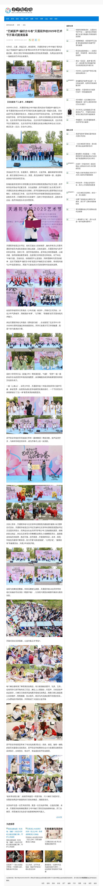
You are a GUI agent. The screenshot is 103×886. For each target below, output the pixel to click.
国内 (17, 19)
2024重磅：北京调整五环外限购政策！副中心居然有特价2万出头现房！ (86, 102)
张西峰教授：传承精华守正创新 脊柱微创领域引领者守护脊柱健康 (86, 43)
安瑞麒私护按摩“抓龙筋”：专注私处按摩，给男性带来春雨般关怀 (86, 83)
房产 (27, 19)
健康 (31, 19)
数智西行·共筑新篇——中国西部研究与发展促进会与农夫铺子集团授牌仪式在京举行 (86, 156)
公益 (46, 19)
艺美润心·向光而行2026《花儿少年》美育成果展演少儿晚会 (34, 839)
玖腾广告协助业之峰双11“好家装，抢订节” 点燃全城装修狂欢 (86, 201)
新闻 (12, 19)
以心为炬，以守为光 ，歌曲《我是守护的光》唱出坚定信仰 (34, 867)
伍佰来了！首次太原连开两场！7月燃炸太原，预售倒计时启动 (14, 867)
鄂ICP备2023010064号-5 (22, 878)
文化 (24, 25)
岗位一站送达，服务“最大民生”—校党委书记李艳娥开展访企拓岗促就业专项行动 (86, 63)
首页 (7, 19)
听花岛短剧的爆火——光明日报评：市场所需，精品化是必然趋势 (86, 53)
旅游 (56, 19)
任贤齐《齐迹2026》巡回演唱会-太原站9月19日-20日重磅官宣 (86, 166)
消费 (41, 19)
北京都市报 (9, 40)
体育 (51, 19)
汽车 (36, 19)
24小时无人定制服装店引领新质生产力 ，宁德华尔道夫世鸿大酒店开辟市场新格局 (85, 112)
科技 (22, 19)
